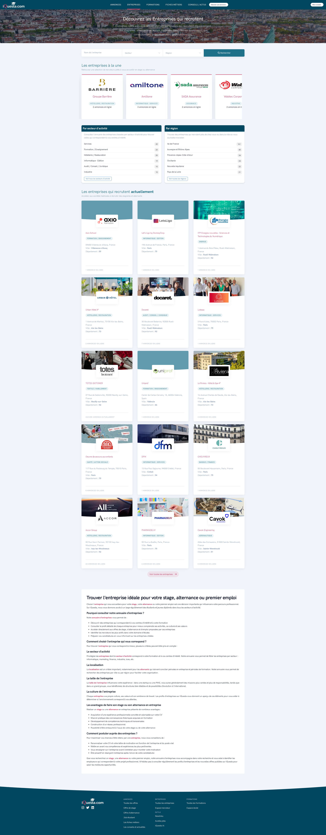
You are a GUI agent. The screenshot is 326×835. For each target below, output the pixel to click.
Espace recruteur (162, 808)
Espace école (192, 808)
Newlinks (159, 816)
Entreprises (133, 4)
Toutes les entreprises (164, 803)
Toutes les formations (196, 803)
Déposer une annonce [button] (218, 5)
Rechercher (225, 53)
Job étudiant (129, 817)
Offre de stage (130, 808)
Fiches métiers (174, 4)
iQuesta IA (159, 825)
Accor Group (235, 96)
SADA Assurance (147, 96)
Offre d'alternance (131, 813)
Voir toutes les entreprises (161, 574)
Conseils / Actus (197, 4)
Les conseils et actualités (134, 827)
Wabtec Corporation (191, 96)
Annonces (115, 4)
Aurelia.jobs (160, 821)
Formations (152, 4)
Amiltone (102, 96)
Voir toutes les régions (177, 179)
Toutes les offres (131, 803)
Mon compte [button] (316, 5)
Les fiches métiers (131, 822)
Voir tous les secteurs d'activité (98, 179)
